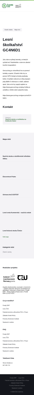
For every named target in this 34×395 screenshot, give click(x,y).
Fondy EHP (6, 305)
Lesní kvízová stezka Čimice (12, 230)
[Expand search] (25, 6)
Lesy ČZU (6, 309)
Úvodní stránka (9, 29)
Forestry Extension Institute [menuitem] (17, 385)
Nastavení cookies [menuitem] (17, 388)
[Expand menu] (31, 6)
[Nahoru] (30, 376)
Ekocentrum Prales (9, 176)
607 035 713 (6, 365)
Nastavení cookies (8, 322)
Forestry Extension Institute (11, 319)
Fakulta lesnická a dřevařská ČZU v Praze (15, 312)
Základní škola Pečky (9, 315)
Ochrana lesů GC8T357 (11, 194)
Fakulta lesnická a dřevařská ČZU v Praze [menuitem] (17, 380)
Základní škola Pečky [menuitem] (17, 383)
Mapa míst (17, 29)
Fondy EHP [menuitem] (13, 378)
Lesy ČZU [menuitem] (21, 378)
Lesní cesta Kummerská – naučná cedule (17, 212)
